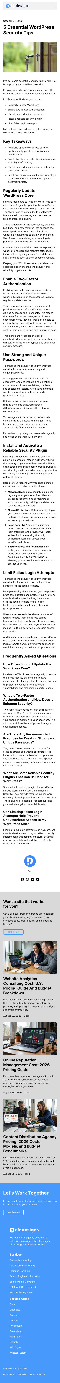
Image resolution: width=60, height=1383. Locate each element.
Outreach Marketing (21, 1260)
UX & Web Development (23, 1287)
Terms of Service (37, 1374)
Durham (14, 1320)
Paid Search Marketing (22, 1265)
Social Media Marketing (23, 1281)
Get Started (13, 1212)
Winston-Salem (18, 1352)
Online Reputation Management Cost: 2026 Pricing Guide (26, 1065)
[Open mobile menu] (52, 6)
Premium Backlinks (20, 1270)
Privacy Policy (9, 1374)
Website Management (21, 1292)
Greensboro (16, 1331)
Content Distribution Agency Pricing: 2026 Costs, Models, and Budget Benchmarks (30, 1143)
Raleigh (14, 1342)
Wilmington (16, 1347)
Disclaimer (22, 1374)
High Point (15, 1336)
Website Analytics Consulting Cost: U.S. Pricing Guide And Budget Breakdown (27, 985)
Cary (12, 1304)
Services (16, 1254)
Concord (14, 1315)
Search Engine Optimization (25, 1276)
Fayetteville (16, 1325)
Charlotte (15, 1309)
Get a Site (13, 932)
